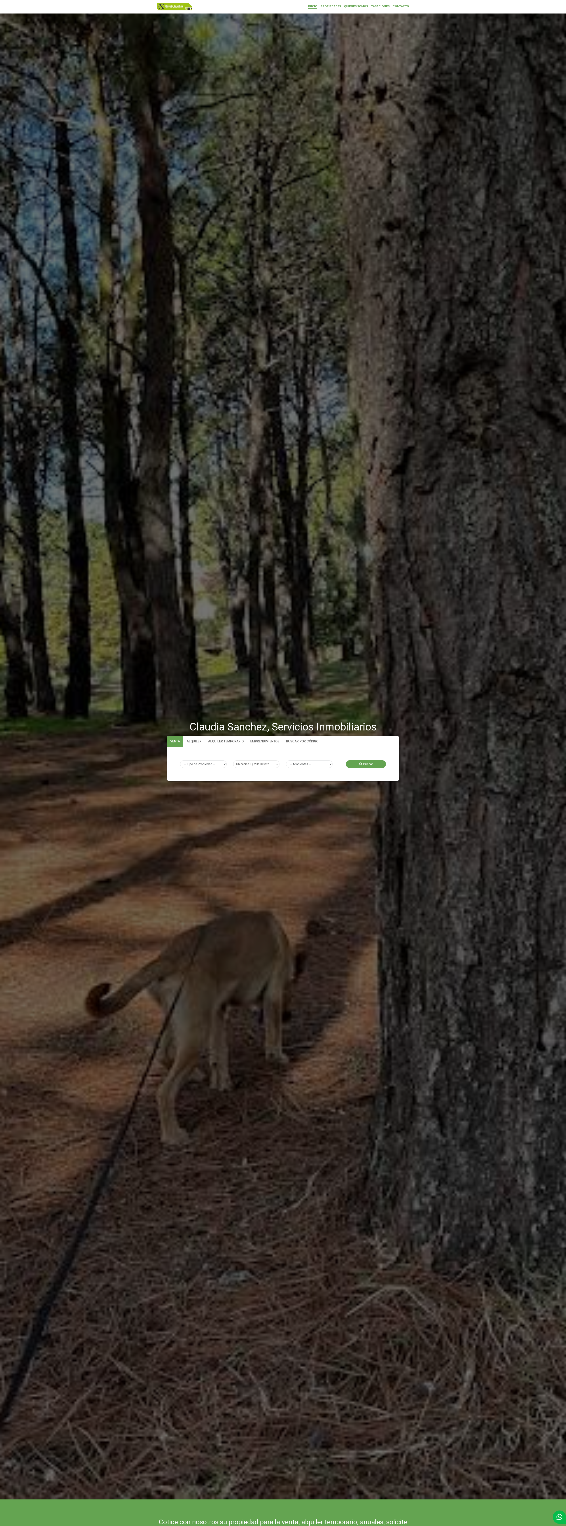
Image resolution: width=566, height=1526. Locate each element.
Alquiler (194, 741)
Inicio (312, 6)
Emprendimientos (264, 741)
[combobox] (256, 764)
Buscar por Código (302, 741)
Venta (175, 741)
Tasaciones (380, 6)
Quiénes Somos (356, 6)
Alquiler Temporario (226, 741)
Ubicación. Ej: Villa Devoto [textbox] (252, 764)
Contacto (401, 6)
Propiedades (331, 6)
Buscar (368, 764)
